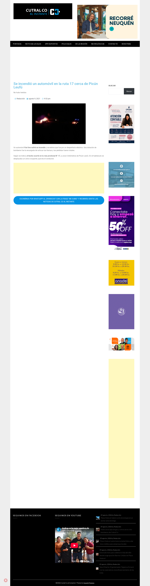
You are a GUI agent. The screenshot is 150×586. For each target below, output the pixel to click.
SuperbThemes (89, 583)
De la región (81, 44)
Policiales (66, 44)
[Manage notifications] (5, 580)
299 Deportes (51, 44)
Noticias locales (33, 44)
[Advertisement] (75, 63)
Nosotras (126, 44)
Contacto (113, 44)
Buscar (112, 85)
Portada (17, 44)
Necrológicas (97, 44)
